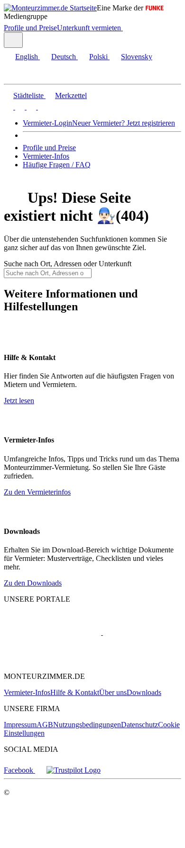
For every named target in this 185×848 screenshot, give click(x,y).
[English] (8, 107)
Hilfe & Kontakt (74, 692)
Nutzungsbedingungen (87, 725)
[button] (16, 76)
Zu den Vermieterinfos (37, 492)
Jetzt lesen (19, 401)
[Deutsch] (19, 107)
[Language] (13, 40)
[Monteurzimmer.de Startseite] (50, 8)
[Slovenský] (41, 107)
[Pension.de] (138, 632)
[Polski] (30, 107)
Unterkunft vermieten (89, 28)
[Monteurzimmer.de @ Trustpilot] (73, 770)
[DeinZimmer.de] (53, 660)
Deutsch (63, 57)
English (26, 57)
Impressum (20, 725)
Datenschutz (139, 725)
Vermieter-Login (47, 123)
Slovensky (136, 57)
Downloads (144, 692)
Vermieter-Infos (46, 156)
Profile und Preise (30, 28)
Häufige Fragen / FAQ (57, 165)
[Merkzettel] (126, 28)
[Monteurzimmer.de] (52, 632)
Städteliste (28, 95)
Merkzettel (71, 95)
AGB (45, 725)
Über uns (113, 692)
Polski (98, 57)
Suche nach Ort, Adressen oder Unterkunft (67, 264)
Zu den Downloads (33, 583)
